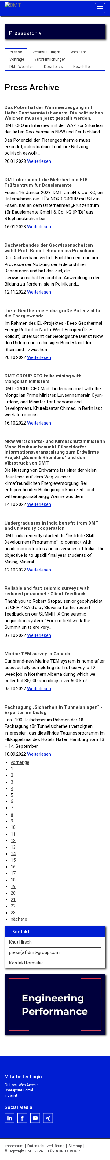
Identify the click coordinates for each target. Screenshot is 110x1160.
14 (13, 853)
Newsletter (82, 67)
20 (13, 893)
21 (13, 899)
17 (13, 873)
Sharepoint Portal (19, 1090)
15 (13, 860)
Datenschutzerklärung (46, 1146)
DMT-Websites (21, 67)
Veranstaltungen (46, 52)
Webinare (78, 52)
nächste (19, 919)
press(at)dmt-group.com (34, 952)
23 (13, 912)
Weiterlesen (39, 161)
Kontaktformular (26, 963)
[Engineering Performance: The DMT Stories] (55, 1004)
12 (13, 840)
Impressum (14, 1146)
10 (13, 827)
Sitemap (75, 1146)
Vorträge (16, 59)
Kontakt (20, 931)
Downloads (53, 67)
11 (13, 834)
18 (13, 880)
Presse (15, 52)
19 (13, 886)
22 (13, 906)
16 (13, 867)
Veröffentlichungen (50, 59)
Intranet (11, 1095)
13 (13, 847)
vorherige (20, 762)
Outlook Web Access (22, 1085)
